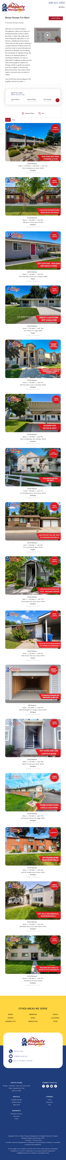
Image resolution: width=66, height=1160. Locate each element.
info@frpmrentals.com (21, 1056)
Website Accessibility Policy (40, 1153)
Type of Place (15, 99)
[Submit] (57, 100)
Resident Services (16, 1114)
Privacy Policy (37, 1140)
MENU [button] (62, 7)
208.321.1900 (56, 2)
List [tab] (8, 120)
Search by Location (17, 93)
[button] (43, 1086)
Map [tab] (13, 120)
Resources (49, 1102)
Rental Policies (16, 1102)
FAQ (49, 1105)
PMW (43, 1138)
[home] (13, 7)
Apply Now (56, 18)
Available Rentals (16, 1100)
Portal (49, 1100)
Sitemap (28, 1140)
